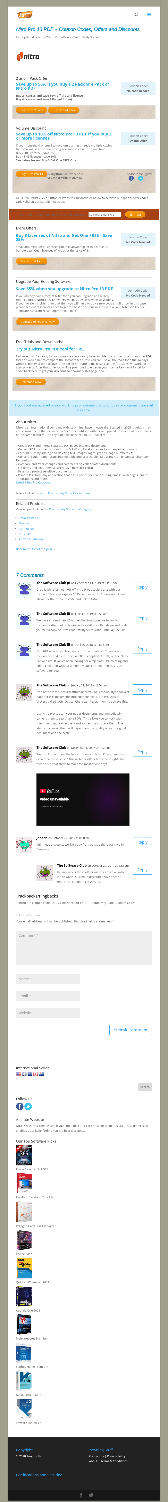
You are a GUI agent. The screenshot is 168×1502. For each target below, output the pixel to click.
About (93, 1461)
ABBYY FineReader (31, 539)
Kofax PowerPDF (30, 518)
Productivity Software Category (70, 509)
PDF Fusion (26, 529)
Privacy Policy (116, 1456)
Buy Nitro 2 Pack (31, 110)
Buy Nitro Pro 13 (31, 174)
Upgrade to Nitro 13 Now (37, 321)
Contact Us (96, 1456)
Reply (142, 587)
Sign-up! (135, 214)
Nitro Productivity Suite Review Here (65, 493)
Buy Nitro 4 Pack (64, 110)
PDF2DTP (25, 534)
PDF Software (63, 37)
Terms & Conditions (114, 1461)
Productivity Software (87, 37)
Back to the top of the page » (35, 549)
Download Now (30, 382)
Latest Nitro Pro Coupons (33, 482)
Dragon (24, 523)
